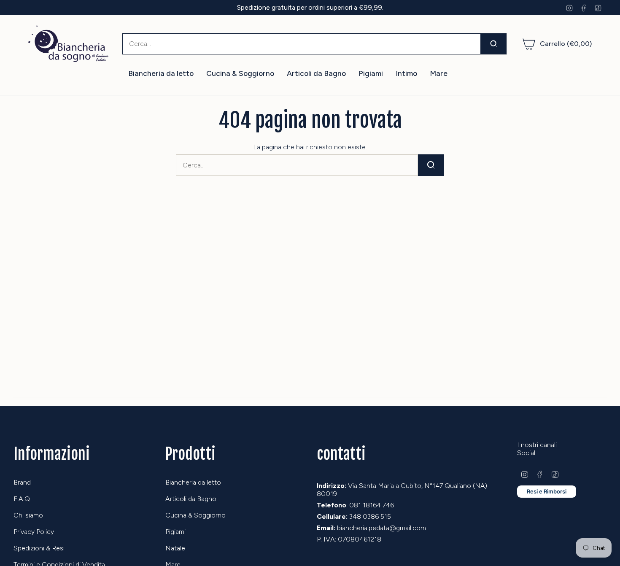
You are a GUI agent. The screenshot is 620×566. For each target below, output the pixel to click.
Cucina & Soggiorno (195, 515)
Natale (175, 548)
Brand (22, 482)
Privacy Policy (33, 532)
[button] (161, 73)
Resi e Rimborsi (546, 491)
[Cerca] (494, 43)
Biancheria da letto (193, 482)
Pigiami (175, 532)
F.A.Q (21, 499)
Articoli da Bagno (190, 499)
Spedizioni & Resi (39, 548)
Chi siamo (28, 515)
